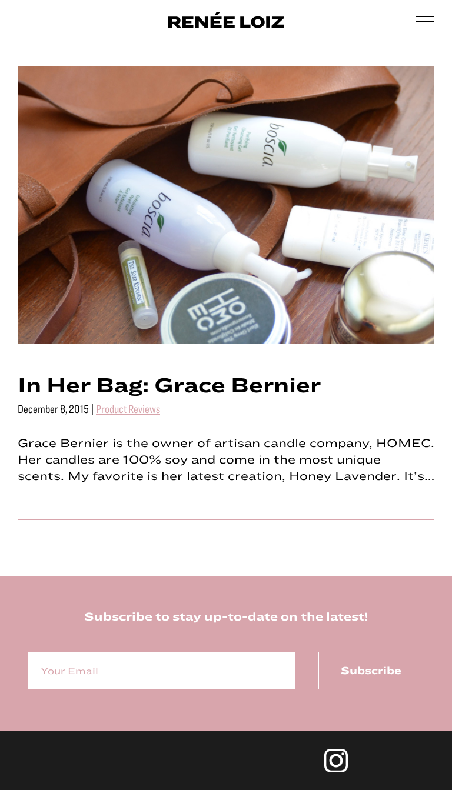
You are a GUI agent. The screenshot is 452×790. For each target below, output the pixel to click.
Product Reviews (128, 408)
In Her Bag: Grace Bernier (169, 384)
